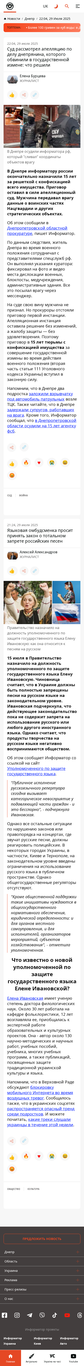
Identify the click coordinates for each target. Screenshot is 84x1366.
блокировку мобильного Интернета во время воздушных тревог (40, 1093)
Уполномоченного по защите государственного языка (36, 771)
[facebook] (4, 1315)
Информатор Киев (43, 1341)
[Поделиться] (23, 94)
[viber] (42, 1315)
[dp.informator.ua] (10, 6)
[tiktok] (54, 1315)
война (23, 495)
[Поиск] (67, 6)
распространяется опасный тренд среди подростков (40, 1111)
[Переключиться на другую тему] (56, 6)
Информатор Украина (13, 1341)
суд (9, 495)
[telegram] (29, 1315)
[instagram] (17, 1315)
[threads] (79, 1315)
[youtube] (67, 1315)
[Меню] (77, 6)
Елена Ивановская (25, 998)
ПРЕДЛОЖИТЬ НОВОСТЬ (42, 1239)
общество (13, 1189)
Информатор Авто (69, 1341)
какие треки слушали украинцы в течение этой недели (40, 1122)
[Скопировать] (34, 94)
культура (33, 1189)
